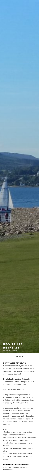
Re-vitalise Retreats (12, 346)
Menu (21, 356)
